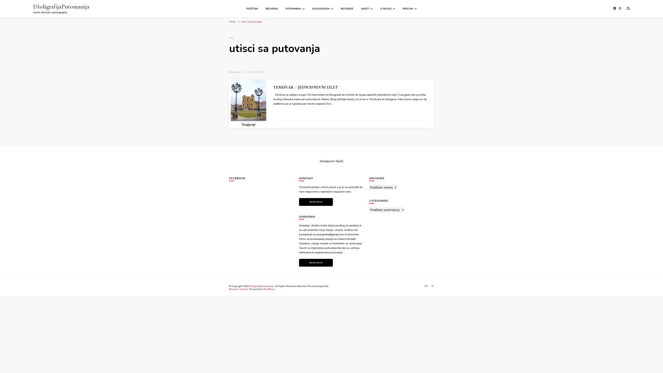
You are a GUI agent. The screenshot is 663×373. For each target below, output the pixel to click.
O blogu (386, 8)
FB (426, 286)
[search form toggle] (628, 8)
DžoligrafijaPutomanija (61, 6)
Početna (252, 8)
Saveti (365, 8)
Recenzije (347, 8)
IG (432, 286)
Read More (316, 201)
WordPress (269, 289)
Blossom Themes (238, 289)
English (408, 8)
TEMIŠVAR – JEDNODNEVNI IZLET (305, 87)
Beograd (272, 8)
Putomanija (293, 8)
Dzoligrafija (321, 8)
